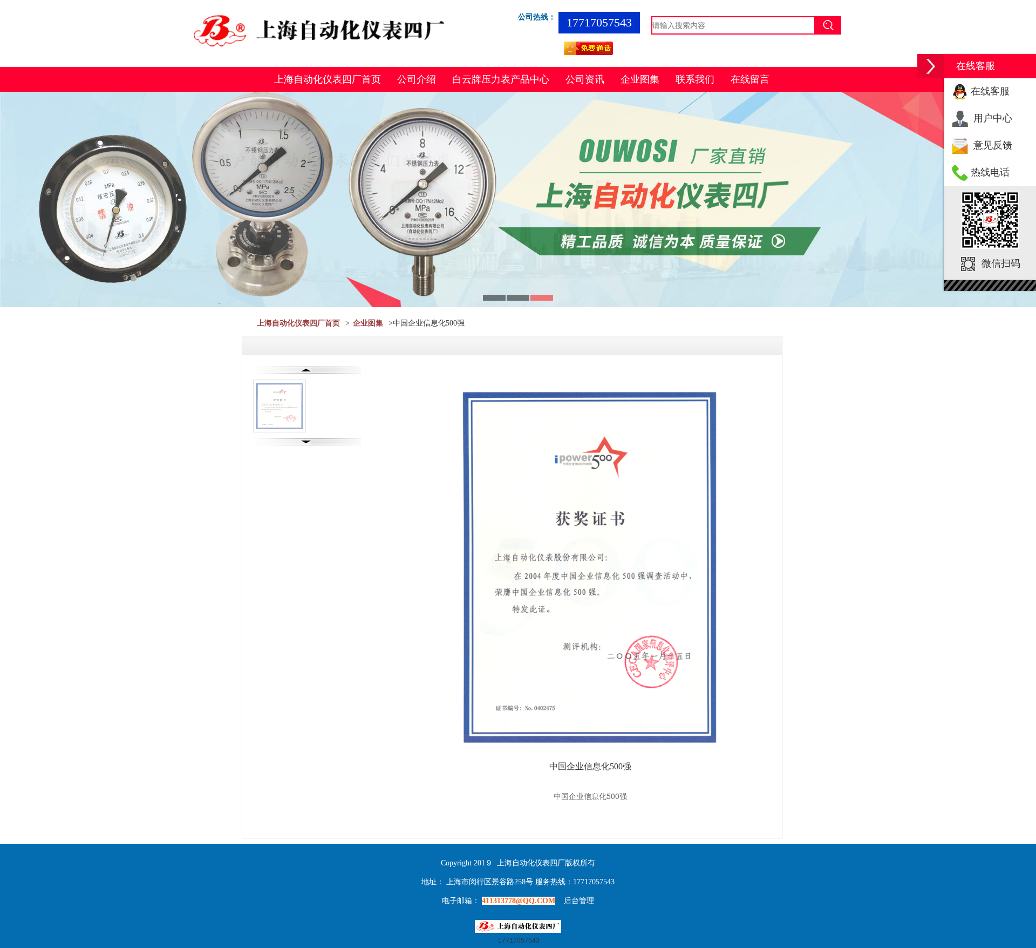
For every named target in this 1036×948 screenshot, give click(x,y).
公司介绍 (416, 79)
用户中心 (992, 118)
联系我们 (695, 79)
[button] (930, 66)
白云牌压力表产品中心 (500, 79)
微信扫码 (1001, 263)
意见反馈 (992, 145)
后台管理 (579, 901)
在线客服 (990, 91)
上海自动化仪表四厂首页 (327, 79)
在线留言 (750, 79)
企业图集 (640, 79)
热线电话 (990, 172)
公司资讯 (584, 79)
